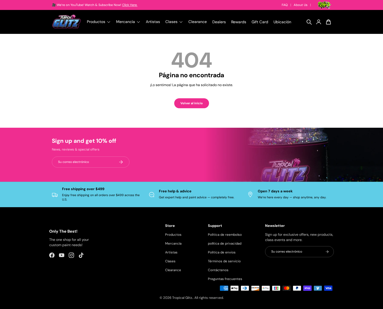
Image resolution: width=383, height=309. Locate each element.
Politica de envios (222, 252)
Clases (170, 261)
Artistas (153, 21)
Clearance (197, 21)
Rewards (238, 21)
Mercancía (173, 243)
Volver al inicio (191, 103)
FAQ (285, 5)
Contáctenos (218, 270)
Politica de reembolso (225, 234)
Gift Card (260, 21)
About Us (300, 5)
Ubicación (282, 21)
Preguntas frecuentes (225, 279)
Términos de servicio (224, 261)
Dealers (219, 21)
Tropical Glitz (182, 297)
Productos (173, 234)
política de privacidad (224, 243)
